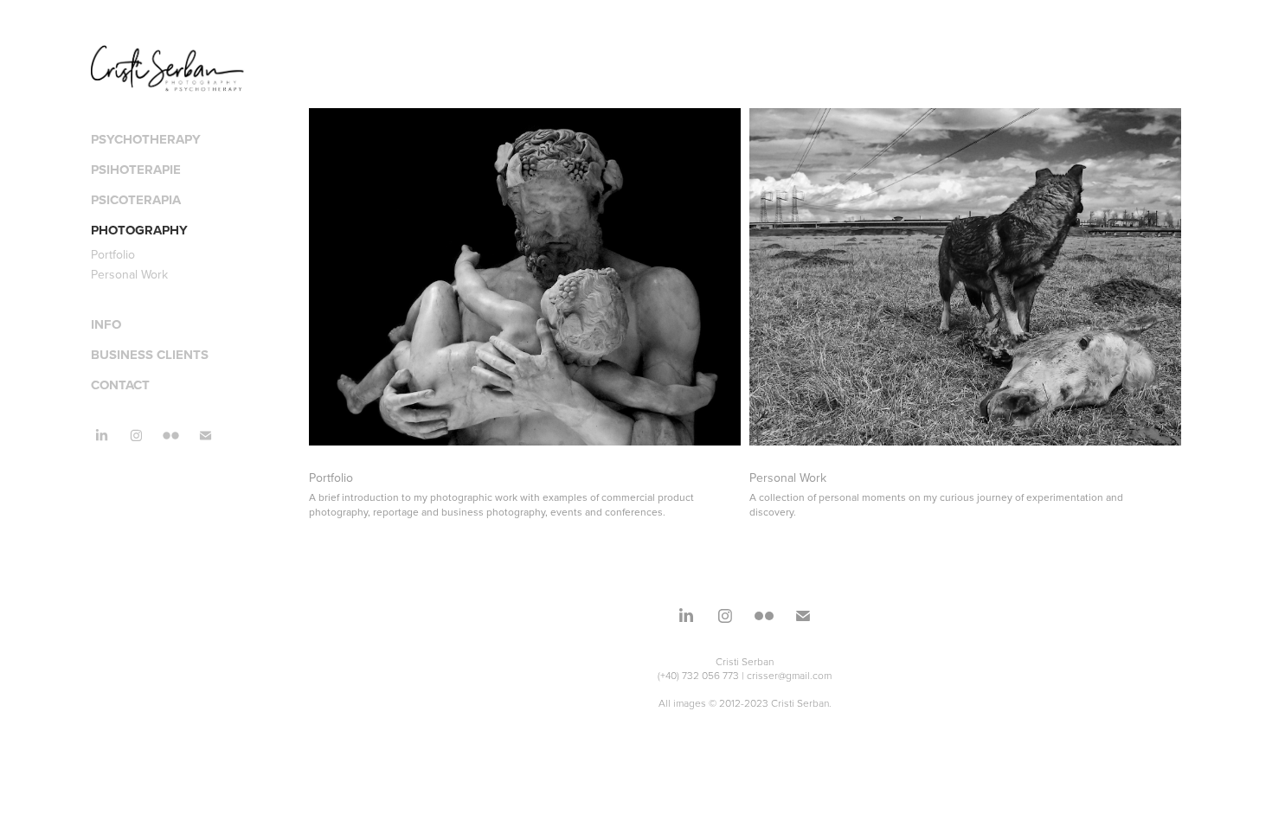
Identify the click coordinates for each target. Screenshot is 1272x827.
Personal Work (129, 274)
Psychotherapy (146, 139)
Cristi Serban (745, 661)
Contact (120, 384)
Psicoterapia (136, 199)
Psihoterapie (136, 169)
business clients (150, 354)
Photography (139, 230)
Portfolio (113, 254)
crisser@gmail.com (789, 675)
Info (106, 324)
